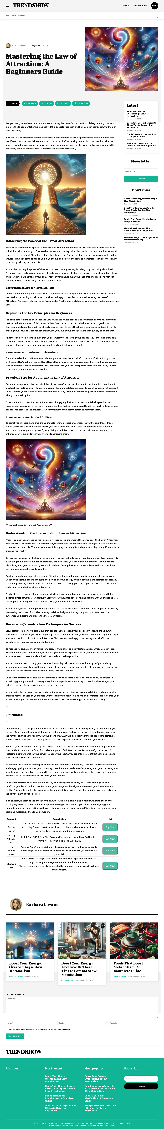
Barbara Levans (19, 45)
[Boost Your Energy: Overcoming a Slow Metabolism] (30, 940)
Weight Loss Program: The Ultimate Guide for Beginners (141, 144)
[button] (126, 6)
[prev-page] (34, 17)
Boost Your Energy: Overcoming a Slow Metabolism (136, 113)
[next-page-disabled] (157, 17)
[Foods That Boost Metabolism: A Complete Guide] (134, 940)
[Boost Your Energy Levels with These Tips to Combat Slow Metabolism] (82, 940)
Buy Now (110, 827)
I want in (141, 179)
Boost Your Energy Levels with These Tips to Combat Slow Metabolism (141, 125)
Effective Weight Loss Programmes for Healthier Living (141, 238)
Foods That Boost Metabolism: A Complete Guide (142, 135)
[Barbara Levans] (9, 45)
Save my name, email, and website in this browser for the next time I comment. (39, 1029)
